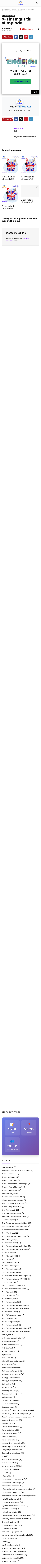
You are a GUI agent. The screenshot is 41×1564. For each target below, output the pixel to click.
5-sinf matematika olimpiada (14, 1229)
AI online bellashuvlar (10, 1344)
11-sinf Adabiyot (8, 1193)
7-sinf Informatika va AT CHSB (14, 1279)
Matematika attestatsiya (12, 1555)
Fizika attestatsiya (9, 1433)
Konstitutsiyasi (8, 1538)
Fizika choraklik (8, 1436)
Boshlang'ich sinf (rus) (11, 1394)
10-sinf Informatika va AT (12, 1187)
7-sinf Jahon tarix (9, 1282)
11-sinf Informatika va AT (12, 1197)
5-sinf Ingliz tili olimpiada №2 (27, 201)
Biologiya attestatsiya (11, 1374)
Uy (3, 9)
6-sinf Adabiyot (8, 1233)
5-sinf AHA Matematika (11, 1213)
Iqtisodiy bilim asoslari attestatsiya (16, 1515)
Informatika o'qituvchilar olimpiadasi (17, 1489)
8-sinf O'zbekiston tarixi (11, 1315)
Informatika (6, 1476)
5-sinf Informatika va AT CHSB (14, 1226)
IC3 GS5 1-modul (9, 1469)
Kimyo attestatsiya (10, 1525)
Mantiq (5, 1541)
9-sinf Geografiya (9, 1321)
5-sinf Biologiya (8, 1220)
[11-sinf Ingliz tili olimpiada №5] (11, 157)
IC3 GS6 (5, 1472)
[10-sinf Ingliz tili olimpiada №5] (30, 157)
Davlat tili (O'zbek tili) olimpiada (15, 1413)
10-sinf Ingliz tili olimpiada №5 (27, 178)
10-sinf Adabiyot (8, 1174)
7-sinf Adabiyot (8, 1262)
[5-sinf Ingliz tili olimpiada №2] (30, 186)
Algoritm (5, 1354)
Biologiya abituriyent (10, 1371)
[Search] (37, 3)
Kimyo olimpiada (9, 1528)
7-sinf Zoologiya (8, 1295)
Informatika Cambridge (12, 1482)
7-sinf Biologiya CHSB (11, 1269)
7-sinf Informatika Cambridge (14, 1275)
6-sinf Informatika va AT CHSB (14, 1249)
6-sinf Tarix (6, 1259)
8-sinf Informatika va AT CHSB (14, 1308)
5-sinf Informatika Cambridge (14, 1223)
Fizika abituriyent (9, 1430)
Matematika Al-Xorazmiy (12, 1551)
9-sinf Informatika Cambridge (14, 1328)
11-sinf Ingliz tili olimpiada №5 (8, 178)
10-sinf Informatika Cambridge (14, 1183)
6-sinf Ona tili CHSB (10, 1256)
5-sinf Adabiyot (8, 1210)
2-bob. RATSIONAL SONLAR (12, 1200)
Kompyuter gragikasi (10, 1532)
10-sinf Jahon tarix (9, 1190)
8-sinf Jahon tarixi (9, 1312)
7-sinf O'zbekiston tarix (11, 1285)
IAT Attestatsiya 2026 (11, 1466)
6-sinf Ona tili (7, 1252)
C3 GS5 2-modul (9, 1400)
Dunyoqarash (7, 1167)
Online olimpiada (12, 9)
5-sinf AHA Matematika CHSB (14, 1216)
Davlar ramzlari (8, 1407)
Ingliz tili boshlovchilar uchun (13, 1505)
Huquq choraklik (8, 1463)
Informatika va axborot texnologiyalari (18, 1495)
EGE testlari (6, 1423)
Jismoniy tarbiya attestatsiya (14, 1518)
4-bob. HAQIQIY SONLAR (12, 1206)
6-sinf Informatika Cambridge (14, 1246)
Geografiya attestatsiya (12, 1446)
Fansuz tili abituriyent (10, 1427)
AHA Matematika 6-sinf (11, 1338)
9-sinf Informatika (9, 1325)
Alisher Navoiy (7, 1358)
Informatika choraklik (10, 1486)
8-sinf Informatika (9, 1302)
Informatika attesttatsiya (12, 1479)
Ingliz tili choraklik (9, 1509)
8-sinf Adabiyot (8, 1298)
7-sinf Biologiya (8, 1266)
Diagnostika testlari (10, 1420)
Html (4, 1456)
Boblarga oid (7, 1387)
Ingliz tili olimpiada (28, 9)
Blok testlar (6, 1384)
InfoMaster (7, 28)
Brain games (7, 1397)
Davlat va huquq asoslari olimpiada (16, 1417)
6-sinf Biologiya (8, 1239)
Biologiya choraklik (9, 1377)
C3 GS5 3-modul (9, 1404)
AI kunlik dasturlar (9, 1341)
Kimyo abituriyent (9, 1522)
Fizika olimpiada (8, 1440)
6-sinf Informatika (9, 1243)
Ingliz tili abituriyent (10, 1499)
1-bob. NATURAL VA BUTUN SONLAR (16, 1170)
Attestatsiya (7, 1364)
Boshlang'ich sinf (9, 1390)
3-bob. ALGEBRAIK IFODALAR (13, 1203)
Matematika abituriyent (12, 1548)
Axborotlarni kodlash (10, 1367)
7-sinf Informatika (9, 1272)
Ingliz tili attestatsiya (10, 1502)
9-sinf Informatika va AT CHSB (14, 1331)
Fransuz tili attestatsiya (12, 1443)
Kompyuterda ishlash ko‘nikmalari (16, 1535)
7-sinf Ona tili (7, 1292)
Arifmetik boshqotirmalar (12, 1361)
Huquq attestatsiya (10, 1459)
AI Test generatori (9, 1351)
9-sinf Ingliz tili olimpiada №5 (8, 207)
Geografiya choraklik (10, 1449)
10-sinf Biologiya (8, 1177)
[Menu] (2, 3)
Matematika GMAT (9, 1561)
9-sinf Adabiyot (8, 1318)
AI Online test (7, 1348)
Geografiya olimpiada (11, 1453)
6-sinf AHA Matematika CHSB (14, 1236)
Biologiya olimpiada (10, 1381)
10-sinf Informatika (9, 1180)
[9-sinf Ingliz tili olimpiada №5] (11, 186)
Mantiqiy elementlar (10, 1545)
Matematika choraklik (11, 1558)
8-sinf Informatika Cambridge (14, 1305)
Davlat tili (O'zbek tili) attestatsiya (16, 1410)
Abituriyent (6, 1335)
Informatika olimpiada (11, 1492)
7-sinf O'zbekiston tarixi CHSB (14, 1289)
